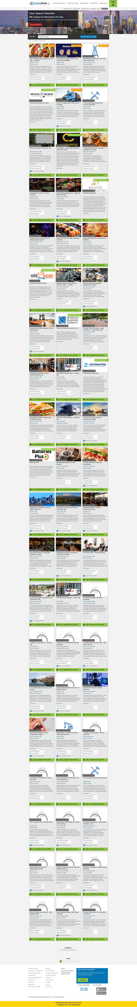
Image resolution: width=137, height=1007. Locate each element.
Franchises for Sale (72, 3)
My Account (104, 8)
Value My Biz (93, 8)
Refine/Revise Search (87, 37)
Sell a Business (84, 3)
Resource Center (85, 8)
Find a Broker (94, 3)
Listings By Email (67, 8)
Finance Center (76, 8)
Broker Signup (103, 3)
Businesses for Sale (58, 3)
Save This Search (35, 24)
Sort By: (32, 36)
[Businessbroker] (39, 3)
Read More (33, 74)
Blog (99, 8)
